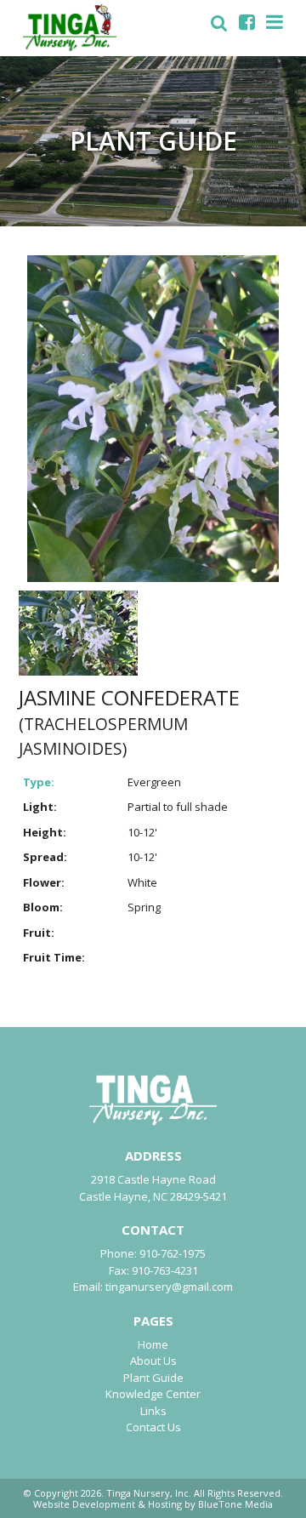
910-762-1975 (172, 1253)
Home (153, 1344)
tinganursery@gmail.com (169, 1286)
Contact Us (153, 1427)
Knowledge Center (153, 1393)
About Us (153, 1360)
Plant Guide (153, 1377)
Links (153, 1410)
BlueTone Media (235, 1504)
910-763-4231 (165, 1270)
